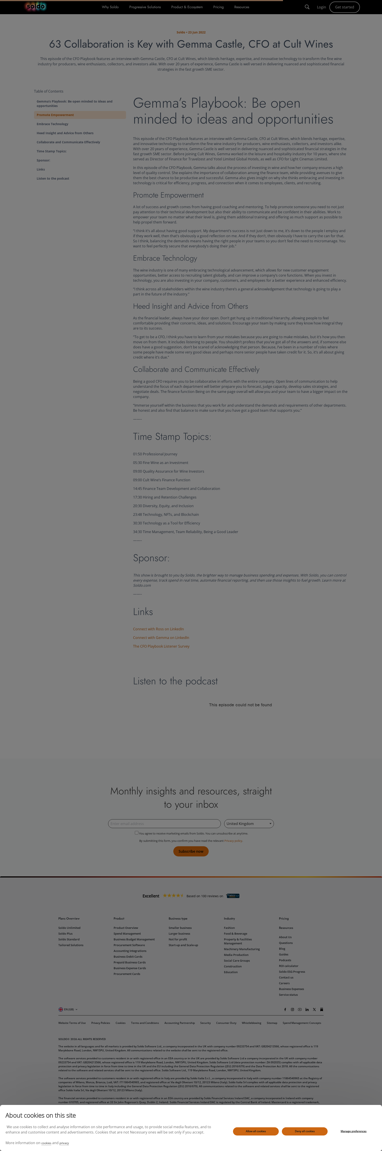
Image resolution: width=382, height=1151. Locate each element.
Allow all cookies (256, 1131)
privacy (64, 1143)
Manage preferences (354, 1131)
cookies (46, 1143)
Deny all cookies (305, 1131)
